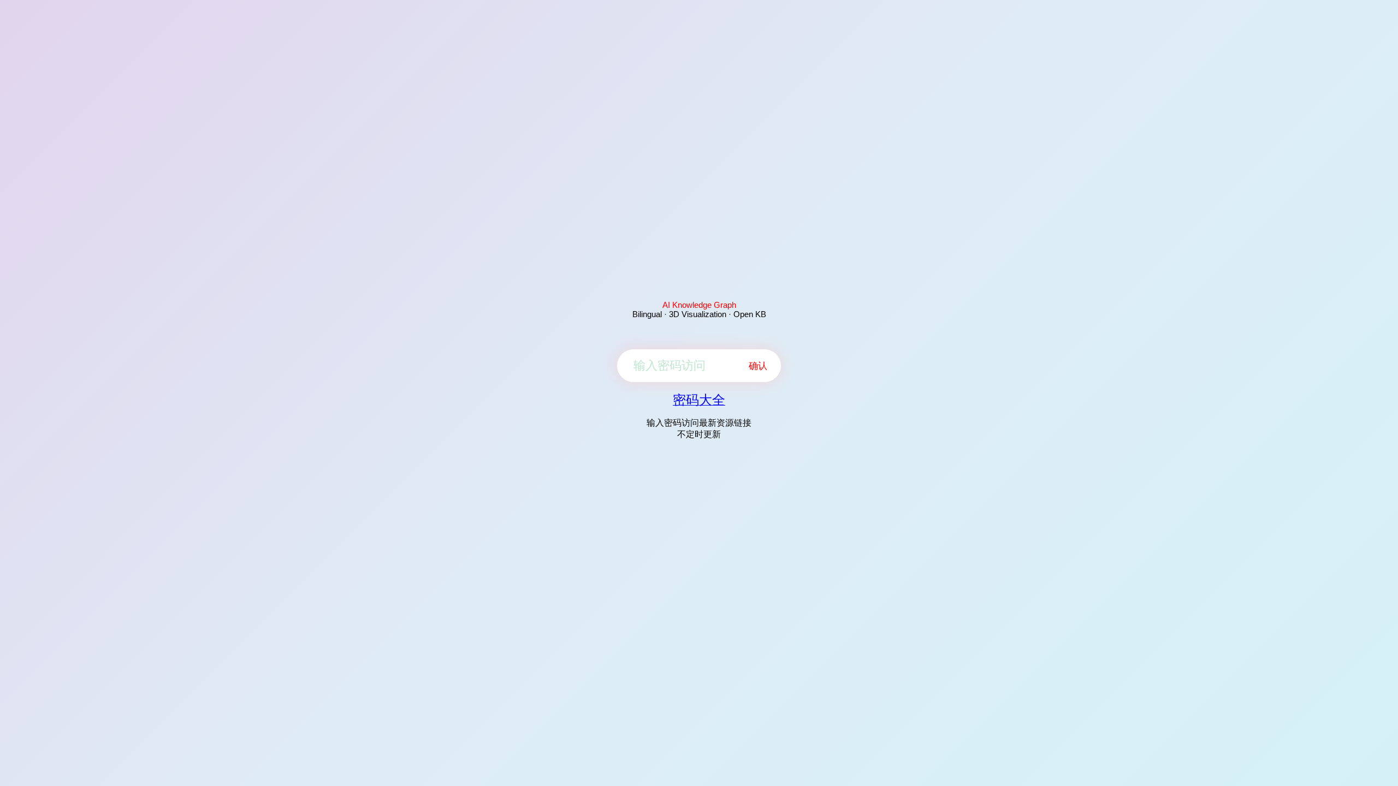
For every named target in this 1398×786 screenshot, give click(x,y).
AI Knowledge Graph (699, 304)
